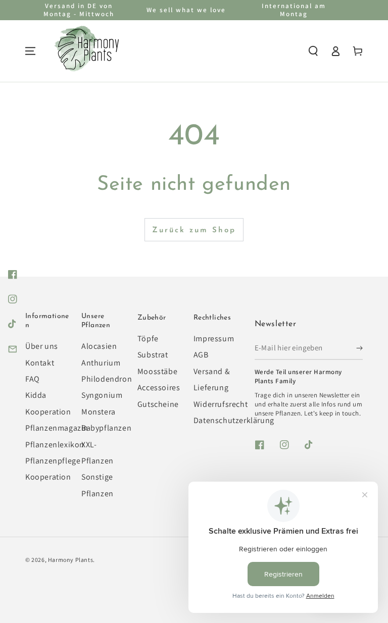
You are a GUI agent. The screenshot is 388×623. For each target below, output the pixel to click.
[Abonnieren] (359, 348)
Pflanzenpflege (52, 460)
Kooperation (48, 477)
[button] (313, 51)
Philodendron (106, 379)
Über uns (41, 346)
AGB (201, 354)
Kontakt (39, 362)
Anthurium (100, 362)
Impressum (213, 338)
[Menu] (30, 51)
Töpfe (148, 338)
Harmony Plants (70, 559)
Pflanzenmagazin (56, 428)
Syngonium (101, 395)
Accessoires (158, 387)
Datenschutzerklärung (233, 420)
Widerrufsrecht (220, 404)
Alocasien (99, 346)
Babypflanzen (106, 428)
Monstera (98, 411)
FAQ (32, 379)
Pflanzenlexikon (54, 444)
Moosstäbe (157, 371)
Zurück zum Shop (194, 230)
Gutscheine (158, 404)
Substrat (152, 354)
